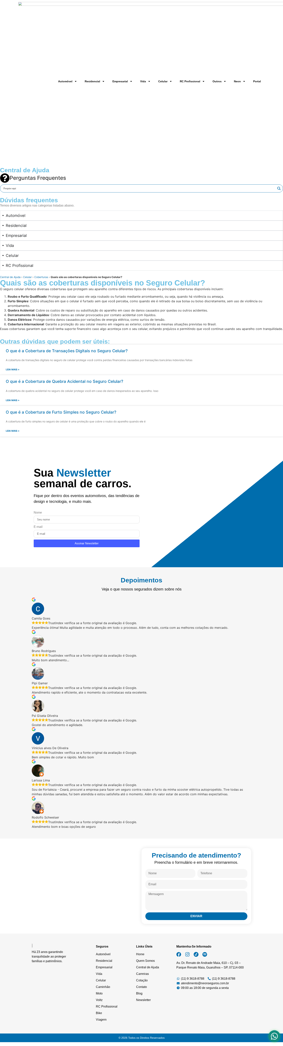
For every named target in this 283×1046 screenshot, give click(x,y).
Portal (257, 81)
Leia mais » (12, 369)
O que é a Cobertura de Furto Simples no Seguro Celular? (61, 412)
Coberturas (41, 277)
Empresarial (120, 81)
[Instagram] (187, 954)
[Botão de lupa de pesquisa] (279, 188)
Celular (162, 81)
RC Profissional (190, 81)
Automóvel (65, 81)
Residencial (92, 81)
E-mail (38, 526)
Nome (38, 512)
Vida (143, 81)
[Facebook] (178, 954)
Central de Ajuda (10, 277)
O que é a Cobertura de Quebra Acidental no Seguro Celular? (64, 381)
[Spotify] (204, 954)
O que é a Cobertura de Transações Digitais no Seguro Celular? (67, 350)
